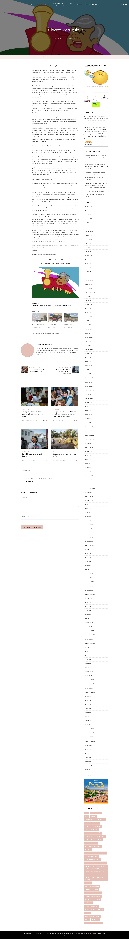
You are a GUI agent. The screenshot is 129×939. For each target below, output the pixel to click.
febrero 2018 (89, 622)
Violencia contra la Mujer (93, 923)
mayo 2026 (88, 219)
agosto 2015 (88, 745)
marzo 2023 (88, 374)
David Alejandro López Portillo (60, 263)
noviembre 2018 (90, 586)
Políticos (88, 903)
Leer (43, 420)
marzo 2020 (88, 521)
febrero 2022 (89, 427)
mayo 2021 (88, 463)
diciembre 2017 (89, 631)
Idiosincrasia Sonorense (93, 846)
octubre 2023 (89, 345)
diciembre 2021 (89, 435)
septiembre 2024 (90, 300)
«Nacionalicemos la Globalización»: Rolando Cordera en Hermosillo (38, 323)
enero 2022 (88, 431)
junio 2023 (88, 361)
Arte (86, 813)
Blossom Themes (91, 933)
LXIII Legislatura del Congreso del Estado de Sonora (94, 867)
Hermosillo (88, 839)
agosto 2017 (88, 647)
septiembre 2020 (90, 496)
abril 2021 (88, 467)
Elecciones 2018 (49, 333)
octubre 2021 (89, 443)
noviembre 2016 (90, 684)
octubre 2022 (89, 394)
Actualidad (39, 4)
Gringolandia (100, 836)
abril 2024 (88, 321)
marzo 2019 (88, 569)
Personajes (88, 899)
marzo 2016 (88, 716)
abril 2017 (88, 663)
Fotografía (88, 836)
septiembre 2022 (90, 398)
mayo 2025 (88, 268)
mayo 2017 (88, 659)
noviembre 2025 (90, 243)
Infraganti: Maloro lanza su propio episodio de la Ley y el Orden (32, 414)
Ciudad (93, 816)
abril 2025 (88, 272)
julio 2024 (88, 308)
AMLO (42, 333)
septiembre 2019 (90, 545)
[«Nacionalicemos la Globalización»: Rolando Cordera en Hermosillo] (39, 317)
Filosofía (97, 833)
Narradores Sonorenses (92, 893)
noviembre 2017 (90, 635)
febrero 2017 (89, 671)
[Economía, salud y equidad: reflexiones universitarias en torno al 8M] (55, 317)
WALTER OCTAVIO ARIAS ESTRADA (95, 192)
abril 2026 (88, 223)
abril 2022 (88, 418)
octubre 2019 (89, 541)
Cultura (47, 4)
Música (96, 889)
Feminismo (88, 833)
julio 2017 (88, 651)
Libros (104, 863)
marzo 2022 (88, 423)
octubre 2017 (89, 639)
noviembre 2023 (90, 341)
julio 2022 (88, 406)
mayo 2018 (88, 610)
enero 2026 (88, 235)
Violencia (95, 919)
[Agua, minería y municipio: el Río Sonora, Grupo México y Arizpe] (71, 317)
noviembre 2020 (90, 488)
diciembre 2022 (89, 386)
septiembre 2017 (90, 643)
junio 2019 (88, 557)
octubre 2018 (89, 590)
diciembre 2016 (89, 680)
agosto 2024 (88, 304)
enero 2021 (88, 480)
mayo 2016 (88, 708)
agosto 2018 (88, 598)
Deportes (96, 823)
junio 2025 (88, 263)
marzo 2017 (88, 667)
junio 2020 (88, 508)
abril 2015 (88, 761)
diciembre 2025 (89, 239)
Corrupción (100, 819)
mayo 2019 (88, 561)
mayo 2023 (88, 365)
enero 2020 (88, 529)
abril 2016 (88, 712)
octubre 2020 (89, 492)
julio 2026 (88, 210)
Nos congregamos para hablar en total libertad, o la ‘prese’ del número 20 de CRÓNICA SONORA (96, 186)
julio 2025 (88, 259)
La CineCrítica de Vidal (92, 859)
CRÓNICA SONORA (63, 3)
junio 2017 (88, 655)
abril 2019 (88, 565)
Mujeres (87, 889)
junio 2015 (88, 753)
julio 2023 (88, 357)
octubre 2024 (89, 296)
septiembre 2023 (90, 349)
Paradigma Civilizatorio (92, 896)
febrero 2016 (89, 720)
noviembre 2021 (90, 439)
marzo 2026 (88, 227)
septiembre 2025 (90, 251)
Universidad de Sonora (92, 916)
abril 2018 (88, 614)
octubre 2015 (89, 737)
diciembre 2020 (89, 484)
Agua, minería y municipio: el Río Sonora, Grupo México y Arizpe (71, 323)
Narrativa (79, 4)
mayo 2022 (88, 414)
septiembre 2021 (90, 447)
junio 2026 (88, 215)
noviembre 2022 (90, 390)
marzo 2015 (88, 765)
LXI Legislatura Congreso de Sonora (94, 878)
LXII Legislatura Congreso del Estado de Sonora (94, 873)
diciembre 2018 (89, 582)
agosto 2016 (88, 696)
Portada (30, 4)
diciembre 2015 (89, 729)
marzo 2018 (88, 618)
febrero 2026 (89, 231)
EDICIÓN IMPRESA (91, 4)
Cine (86, 816)
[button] (87, 99)
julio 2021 (88, 455)
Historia (98, 839)
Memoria (87, 883)
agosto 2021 (88, 451)
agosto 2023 (88, 353)
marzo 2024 (88, 325)
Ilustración (56, 333)
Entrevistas (97, 826)
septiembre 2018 (90, 594)
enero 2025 (88, 284)
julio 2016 (88, 700)
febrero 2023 (89, 378)
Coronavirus (89, 819)
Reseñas (100, 909)
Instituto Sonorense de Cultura (95, 853)
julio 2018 (88, 602)
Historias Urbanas (91, 843)
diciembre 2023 (89, 337)
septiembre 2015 (90, 741)
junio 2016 (88, 704)
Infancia (87, 849)
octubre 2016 (89, 688)
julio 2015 (88, 749)
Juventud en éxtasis (91, 856)
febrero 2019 (89, 574)
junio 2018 (88, 606)
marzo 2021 (88, 472)
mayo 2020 (88, 512)
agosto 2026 (88, 206)
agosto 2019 (88, 549)
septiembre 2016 (90, 692)
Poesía (98, 899)
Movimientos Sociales (92, 886)
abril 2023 (88, 370)
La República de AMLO (91, 863)
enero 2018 (88, 627)
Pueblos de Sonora (91, 906)
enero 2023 (88, 382)
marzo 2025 (88, 276)
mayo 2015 (88, 757)
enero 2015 (88, 769)
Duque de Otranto (25, 76)
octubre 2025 (89, 247)
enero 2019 (88, 578)
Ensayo (87, 826)
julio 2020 (88, 504)
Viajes (87, 919)
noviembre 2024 (90, 292)
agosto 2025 (88, 255)
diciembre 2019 (89, 533)
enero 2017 (88, 675)
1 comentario (71, 39)
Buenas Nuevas (96, 813)
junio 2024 (88, 312)
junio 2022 (88, 410)
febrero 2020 (89, 525)
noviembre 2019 (90, 537)
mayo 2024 (88, 317)
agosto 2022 (88, 402)
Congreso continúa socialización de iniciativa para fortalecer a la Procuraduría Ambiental (64, 414)
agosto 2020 (89, 500)
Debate (87, 823)
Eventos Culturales (91, 829)
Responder (31, 481)
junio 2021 (88, 459)
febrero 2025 (89, 280)
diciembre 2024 (89, 288)
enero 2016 (88, 724)
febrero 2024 (89, 329)
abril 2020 (88, 516)
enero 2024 (88, 333)
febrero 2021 (89, 476)
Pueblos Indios (89, 909)
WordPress (64, 936)
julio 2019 (88, 553)
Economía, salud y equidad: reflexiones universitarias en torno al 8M (55, 323)
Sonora (87, 913)
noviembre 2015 (90, 733)
